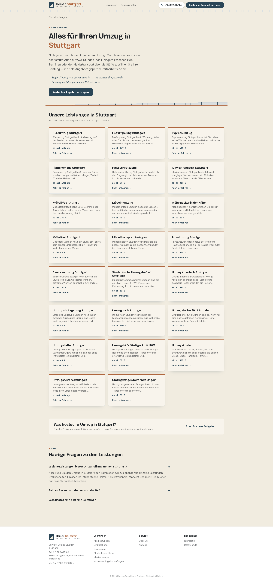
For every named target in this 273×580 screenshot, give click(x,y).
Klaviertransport (102, 557)
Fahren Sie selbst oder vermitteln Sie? (109, 490)
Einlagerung (100, 549)
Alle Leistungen (102, 540)
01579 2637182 (173, 5)
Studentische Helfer (104, 553)
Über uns (144, 540)
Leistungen (111, 5)
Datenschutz (190, 545)
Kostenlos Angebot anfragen (70, 92)
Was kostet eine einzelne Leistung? (109, 500)
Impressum (189, 540)
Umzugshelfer (128, 5)
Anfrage (143, 545)
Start (51, 17)
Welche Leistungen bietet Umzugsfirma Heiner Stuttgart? (109, 467)
